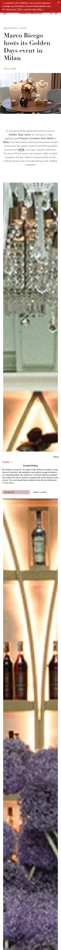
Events (23, 28)
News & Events (11, 28)
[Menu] (5, 13)
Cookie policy (8, 483)
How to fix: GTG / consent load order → (25, 9)
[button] (7, 462)
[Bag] (56, 13)
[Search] (49, 13)
